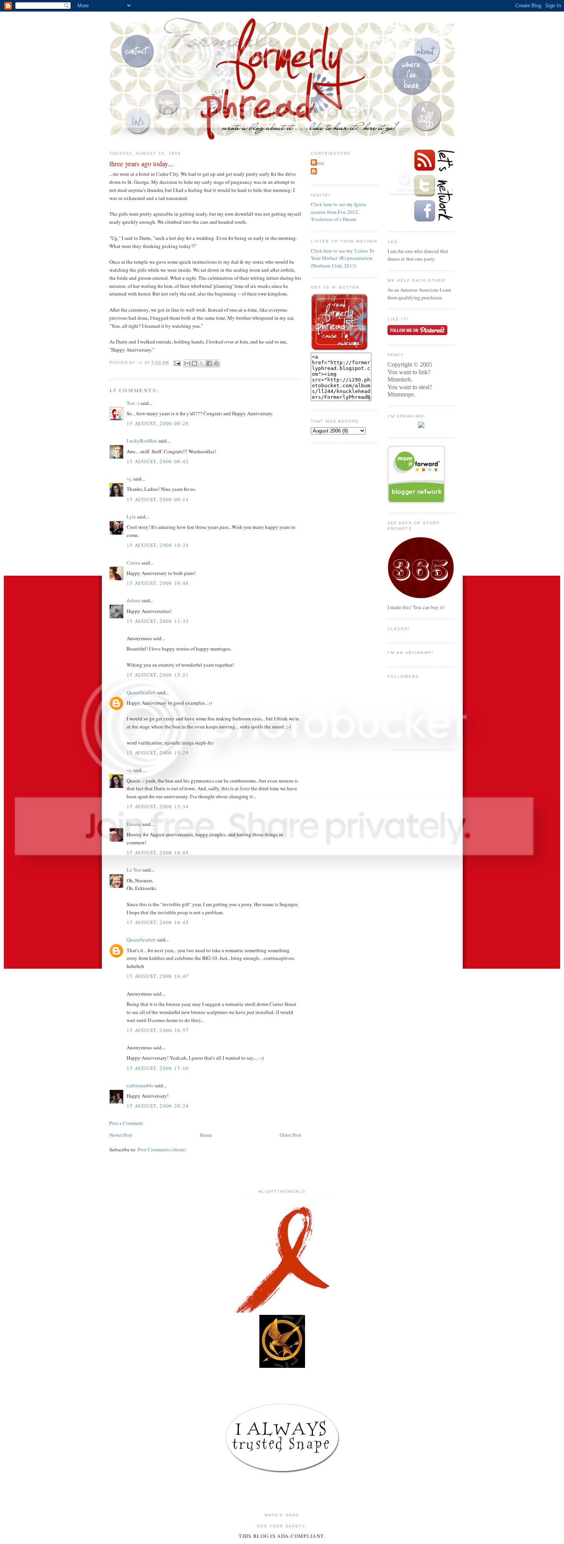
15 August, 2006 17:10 (158, 1068)
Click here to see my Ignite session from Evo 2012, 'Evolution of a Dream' (338, 212)
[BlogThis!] (194, 363)
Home (206, 1134)
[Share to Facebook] (209, 363)
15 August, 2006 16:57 (158, 1030)
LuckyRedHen (142, 440)
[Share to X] (202, 363)
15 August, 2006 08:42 (158, 461)
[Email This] (187, 363)
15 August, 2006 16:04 (158, 852)
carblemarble (140, 1085)
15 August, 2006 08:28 (158, 423)
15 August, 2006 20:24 (158, 1105)
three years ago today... (141, 163)
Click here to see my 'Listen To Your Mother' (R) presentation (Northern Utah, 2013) (342, 258)
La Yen (134, 869)
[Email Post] (177, 363)
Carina (133, 562)
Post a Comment (126, 1123)
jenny (319, 162)
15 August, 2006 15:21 (158, 674)
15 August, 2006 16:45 (158, 922)
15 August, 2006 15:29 (158, 752)
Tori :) (133, 403)
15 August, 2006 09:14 (158, 499)
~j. (129, 478)
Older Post (290, 1134)
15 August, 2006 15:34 (158, 806)
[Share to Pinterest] (216, 363)
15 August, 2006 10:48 (158, 583)
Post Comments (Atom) (162, 1149)
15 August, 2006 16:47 (158, 976)
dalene (133, 600)
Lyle (131, 516)
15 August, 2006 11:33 (158, 621)
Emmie (134, 824)
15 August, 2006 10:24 (158, 545)
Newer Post (120, 1134)
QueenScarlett (141, 692)
